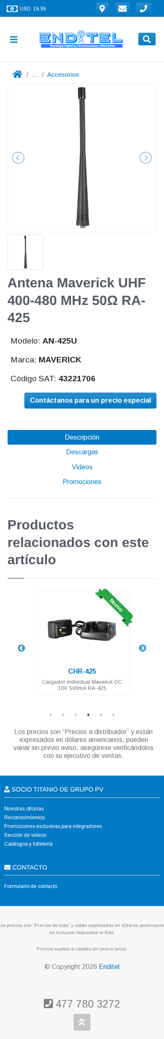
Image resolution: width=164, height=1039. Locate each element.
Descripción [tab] (82, 437)
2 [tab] (63, 715)
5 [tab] (101, 715)
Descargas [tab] (82, 452)
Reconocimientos (24, 817)
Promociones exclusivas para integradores (53, 826)
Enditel (109, 966)
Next (142, 648)
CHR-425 (82, 671)
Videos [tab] (82, 467)
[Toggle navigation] (17, 39)
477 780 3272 (86, 1004)
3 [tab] (75, 715)
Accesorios (63, 74)
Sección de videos (25, 835)
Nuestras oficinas (24, 809)
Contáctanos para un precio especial (90, 400)
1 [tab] (50, 715)
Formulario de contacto (30, 886)
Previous (21, 648)
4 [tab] (88, 715)
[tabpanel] (82, 648)
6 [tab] (113, 715)
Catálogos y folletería (28, 844)
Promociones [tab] (82, 481)
